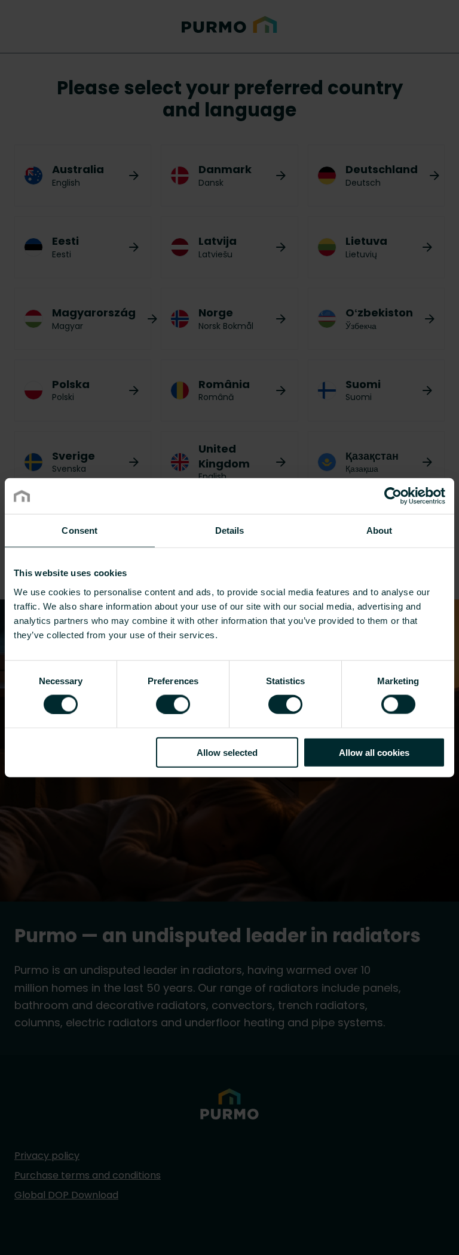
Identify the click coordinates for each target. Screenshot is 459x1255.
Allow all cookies (374, 752)
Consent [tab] (79, 530)
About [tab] (379, 530)
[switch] (173, 703)
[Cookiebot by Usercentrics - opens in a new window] (393, 496)
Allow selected (227, 752)
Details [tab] (229, 530)
